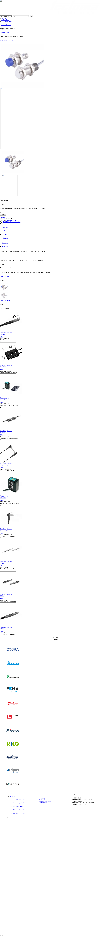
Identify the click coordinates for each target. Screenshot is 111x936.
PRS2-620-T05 (4, 530)
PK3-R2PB (3, 498)
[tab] (5, 243)
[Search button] (31, 16)
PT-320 (2, 596)
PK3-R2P (2, 399)
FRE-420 (2, 334)
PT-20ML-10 (3, 432)
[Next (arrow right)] (2, 935)
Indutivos (11, 40)
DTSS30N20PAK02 (5, 300)
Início (1, 40)
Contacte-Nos (43, 802)
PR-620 (2, 628)
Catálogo (42, 798)
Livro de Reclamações (45, 801)
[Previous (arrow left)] (0, 935)
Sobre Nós (42, 799)
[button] (55, 792)
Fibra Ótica (3, 332)
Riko (1, 337)
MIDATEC (6, 222)
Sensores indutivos (15, 222)
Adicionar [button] (107, 928)
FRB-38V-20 (3, 367)
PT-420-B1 (3, 563)
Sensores (5, 40)
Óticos (2, 398)
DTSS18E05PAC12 (5, 276)
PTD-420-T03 (4, 465)
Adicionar (3, 214)
